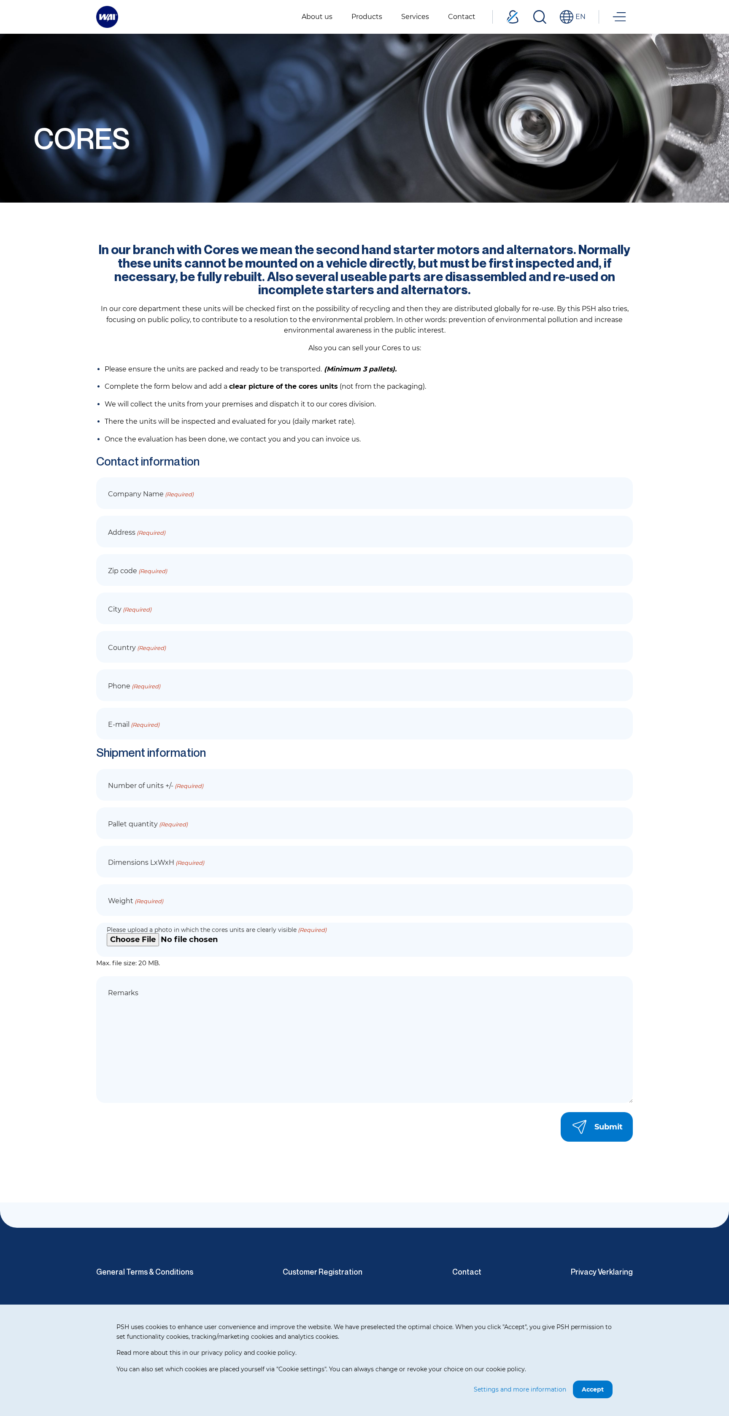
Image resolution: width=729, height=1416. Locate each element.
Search (539, 17)
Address (136, 532)
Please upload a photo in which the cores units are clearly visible (217, 930)
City (129, 609)
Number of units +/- (155, 786)
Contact (466, 1271)
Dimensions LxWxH (156, 862)
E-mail (133, 724)
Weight (135, 901)
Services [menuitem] (415, 17)
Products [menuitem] (366, 17)
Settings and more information (520, 1389)
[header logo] (107, 16)
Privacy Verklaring (602, 1271)
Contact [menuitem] (461, 17)
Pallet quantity (148, 824)
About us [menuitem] (317, 17)
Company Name (151, 494)
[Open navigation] (619, 16)
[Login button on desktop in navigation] (512, 16)
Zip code (137, 571)
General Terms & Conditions (144, 1271)
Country (137, 648)
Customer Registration (322, 1271)
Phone (134, 686)
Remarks (123, 993)
